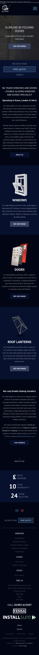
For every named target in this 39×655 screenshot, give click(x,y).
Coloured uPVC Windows (19, 548)
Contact (19, 629)
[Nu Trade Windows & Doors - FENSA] (19, 611)
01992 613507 (23, 604)
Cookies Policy (21, 634)
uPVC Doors (20, 562)
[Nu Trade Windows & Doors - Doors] (19, 255)
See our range (19, 46)
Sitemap (30, 634)
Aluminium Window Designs (19, 545)
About (19, 625)
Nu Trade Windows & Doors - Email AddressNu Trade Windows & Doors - (16, 510)
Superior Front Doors (19, 565)
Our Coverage (19, 443)
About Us (19, 155)
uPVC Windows (19, 538)
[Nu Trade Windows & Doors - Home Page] (6, 9)
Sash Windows (19, 552)
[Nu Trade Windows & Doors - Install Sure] (19, 617)
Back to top (19, 461)
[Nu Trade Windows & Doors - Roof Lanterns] (19, 327)
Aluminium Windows (19, 542)
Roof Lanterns (19, 575)
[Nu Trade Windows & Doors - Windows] (19, 185)
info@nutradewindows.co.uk (25, 436)
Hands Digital (23, 646)
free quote (19, 69)
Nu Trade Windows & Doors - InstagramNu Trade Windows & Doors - (22, 510)
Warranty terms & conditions (24, 643)
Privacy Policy (10, 634)
